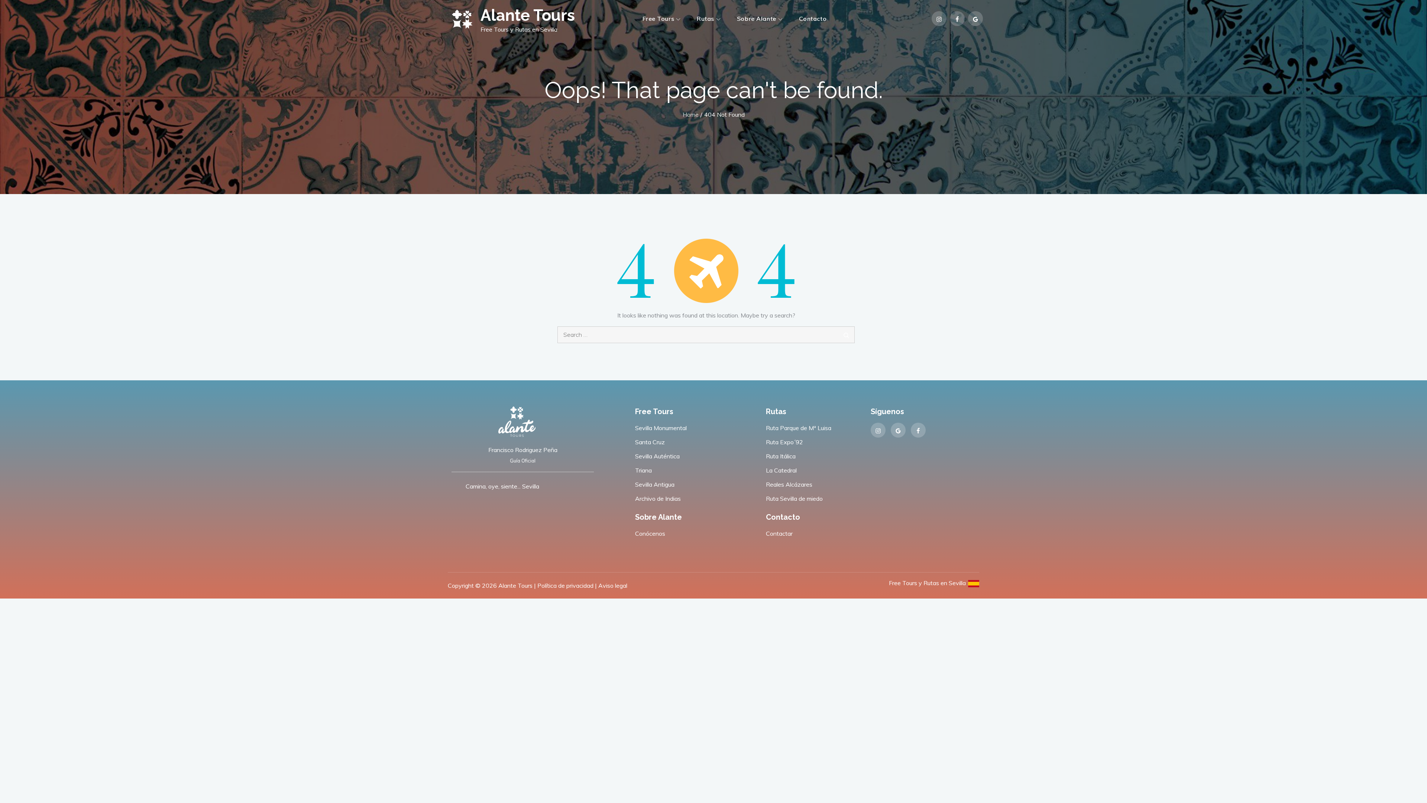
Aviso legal (612, 585)
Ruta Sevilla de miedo (794, 498)
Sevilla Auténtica (657, 456)
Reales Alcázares (789, 484)
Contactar (779, 533)
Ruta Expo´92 (784, 442)
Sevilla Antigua (654, 484)
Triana (643, 470)
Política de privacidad (565, 585)
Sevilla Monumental (661, 428)
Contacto (812, 18)
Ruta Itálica (781, 456)
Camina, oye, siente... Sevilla (502, 486)
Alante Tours (527, 15)
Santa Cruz (650, 442)
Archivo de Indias (658, 498)
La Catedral (781, 470)
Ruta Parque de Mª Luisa (798, 428)
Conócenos (650, 533)
